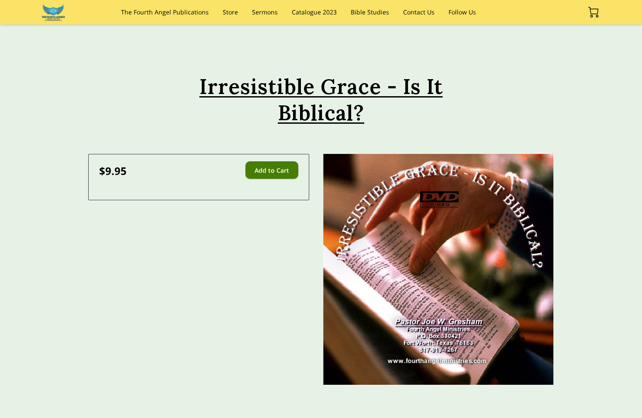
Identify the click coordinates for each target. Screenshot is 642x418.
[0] (593, 12)
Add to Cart (272, 170)
